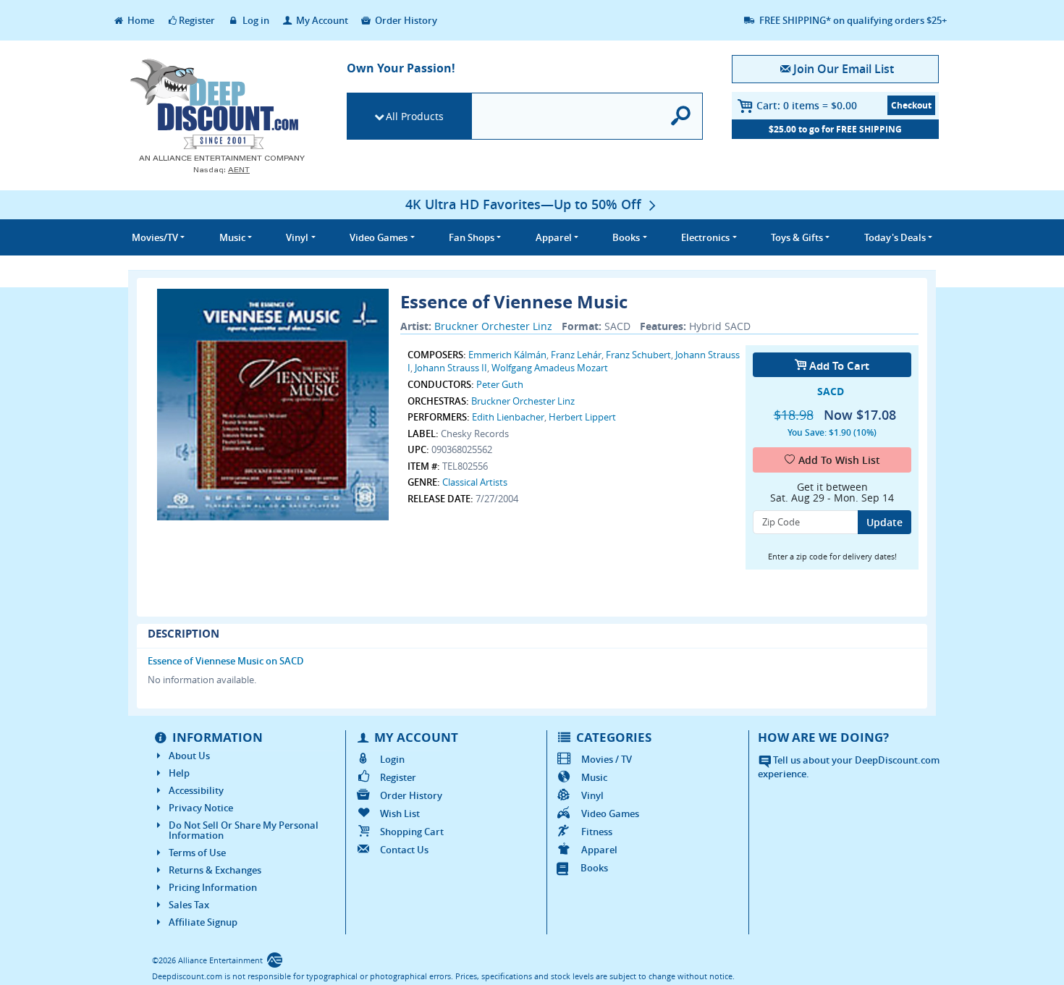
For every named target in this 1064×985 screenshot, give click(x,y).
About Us (189, 756)
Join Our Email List (843, 69)
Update (884, 522)
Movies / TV (606, 759)
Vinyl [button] (297, 237)
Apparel (599, 849)
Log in (254, 20)
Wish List (400, 813)
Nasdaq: (221, 169)
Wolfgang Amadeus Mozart (549, 367)
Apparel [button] (554, 237)
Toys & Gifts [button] (797, 237)
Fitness (596, 831)
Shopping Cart (412, 831)
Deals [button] (895, 237)
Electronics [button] (705, 237)
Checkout (911, 105)
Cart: (806, 105)
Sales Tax (189, 905)
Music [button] (232, 237)
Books (594, 867)
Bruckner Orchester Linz (493, 326)
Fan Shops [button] (471, 237)
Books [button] (626, 237)
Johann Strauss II (451, 367)
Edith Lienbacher (508, 416)
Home (139, 20)
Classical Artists (474, 482)
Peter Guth (499, 384)
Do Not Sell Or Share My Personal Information (243, 830)
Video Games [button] (379, 237)
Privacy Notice (201, 808)
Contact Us (404, 849)
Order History (405, 20)
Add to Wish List (839, 460)
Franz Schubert (638, 354)
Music (594, 777)
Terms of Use (197, 852)
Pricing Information (213, 887)
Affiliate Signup (203, 922)
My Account (321, 20)
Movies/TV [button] (155, 237)
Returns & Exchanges (215, 870)
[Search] (681, 116)
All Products (415, 116)
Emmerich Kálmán (507, 354)
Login (392, 759)
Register (197, 20)
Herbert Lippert (582, 416)
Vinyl (592, 795)
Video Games (610, 813)
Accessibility (196, 790)
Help (179, 773)
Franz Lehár (576, 354)
